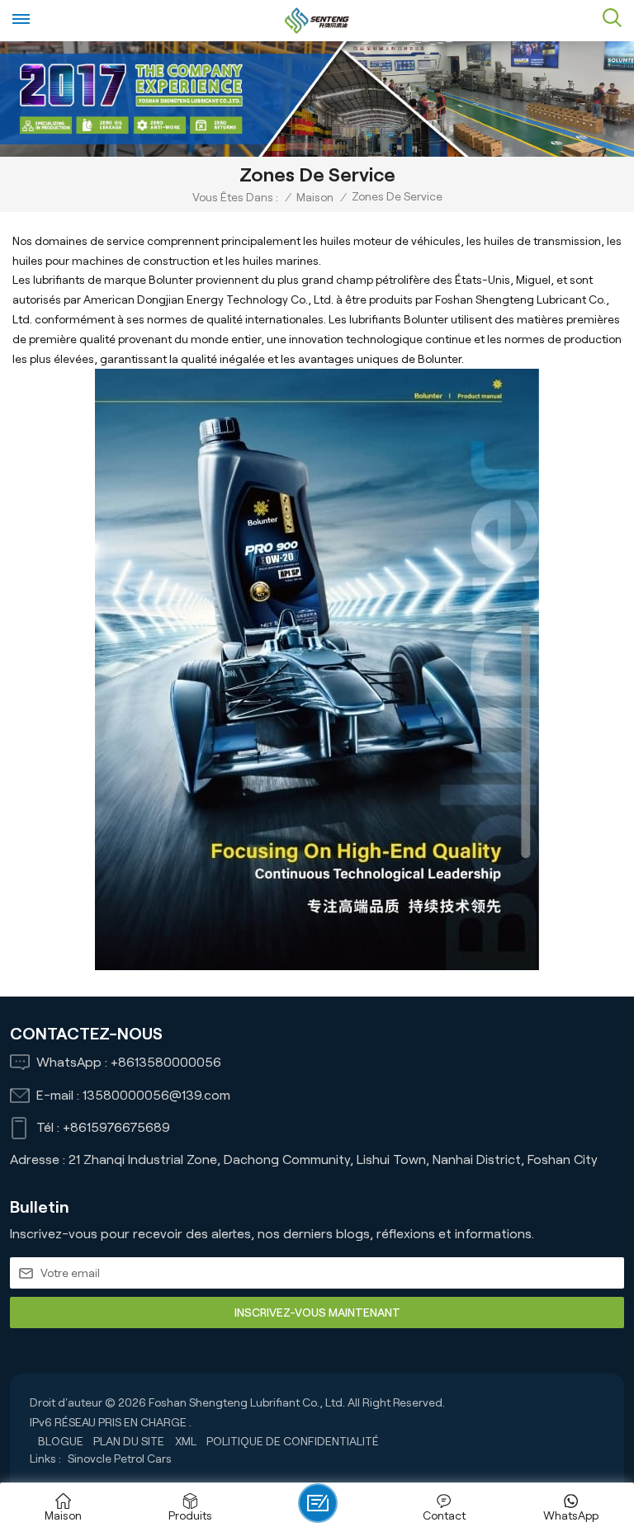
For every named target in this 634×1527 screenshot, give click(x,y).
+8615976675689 (116, 1127)
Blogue (60, 1441)
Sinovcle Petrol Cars (120, 1458)
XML (185, 1441)
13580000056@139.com (156, 1095)
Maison (315, 197)
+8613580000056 (166, 1062)
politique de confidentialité (292, 1441)
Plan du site (128, 1441)
